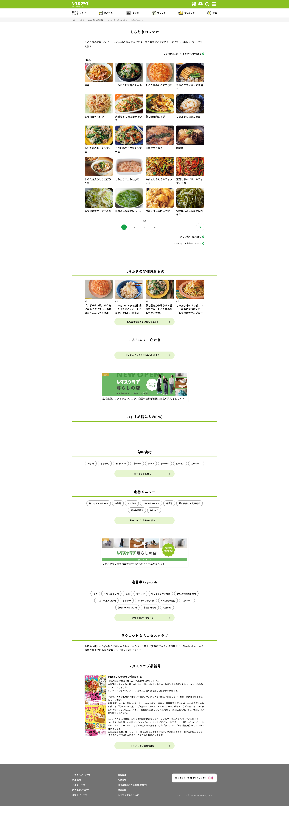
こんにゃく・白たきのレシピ (187, 243)
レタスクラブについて (128, 795)
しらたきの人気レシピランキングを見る (182, 53)
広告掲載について (80, 789)
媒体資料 (122, 789)
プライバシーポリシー (82, 774)
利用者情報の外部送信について (132, 784)
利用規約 (76, 779)
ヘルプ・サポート (80, 784)
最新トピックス (79, 795)
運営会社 (122, 774)
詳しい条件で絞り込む (190, 236)
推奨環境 (122, 779)
